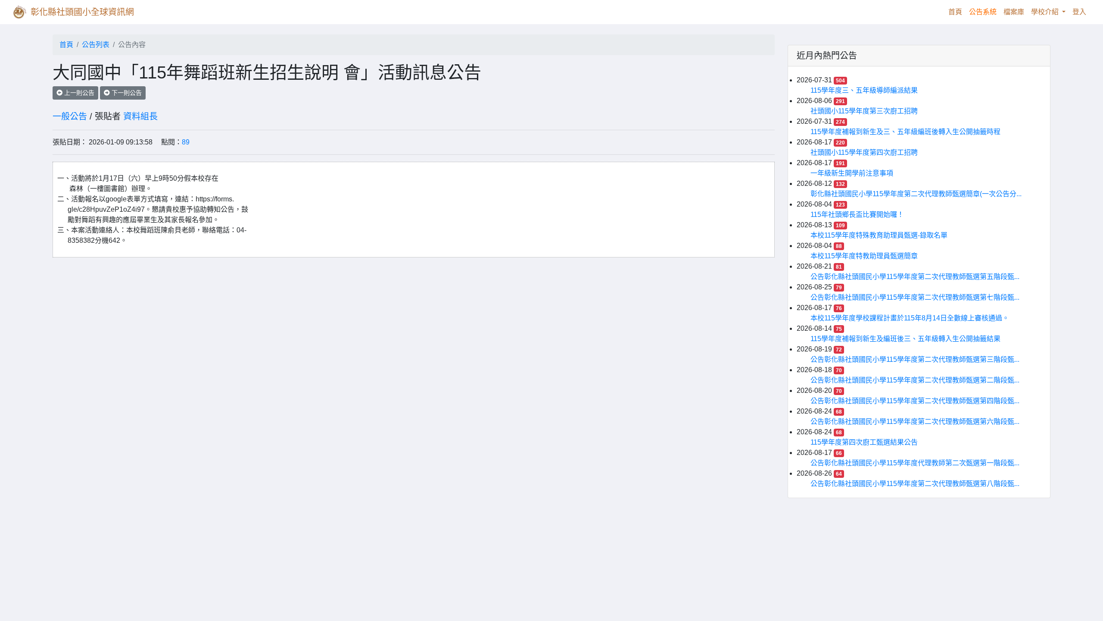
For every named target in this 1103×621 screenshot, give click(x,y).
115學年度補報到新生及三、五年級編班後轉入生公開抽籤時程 (905, 131)
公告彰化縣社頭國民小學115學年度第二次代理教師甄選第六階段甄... (914, 421)
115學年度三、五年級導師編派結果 (864, 90)
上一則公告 (78, 92)
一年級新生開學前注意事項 (851, 173)
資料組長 (140, 116)
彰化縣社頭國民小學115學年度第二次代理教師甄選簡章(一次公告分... (916, 194)
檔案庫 (1013, 12)
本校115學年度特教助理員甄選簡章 (864, 256)
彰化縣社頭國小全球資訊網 (82, 12)
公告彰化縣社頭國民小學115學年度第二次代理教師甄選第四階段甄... (914, 401)
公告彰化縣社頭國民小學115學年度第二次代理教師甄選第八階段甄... (914, 483)
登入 (1079, 12)
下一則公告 (126, 92)
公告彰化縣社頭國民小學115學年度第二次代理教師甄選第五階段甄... (914, 276)
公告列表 (95, 44)
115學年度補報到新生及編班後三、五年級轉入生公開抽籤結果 (905, 338)
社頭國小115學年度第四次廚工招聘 (864, 152)
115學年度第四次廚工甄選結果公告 (864, 442)
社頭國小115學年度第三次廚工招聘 (864, 111)
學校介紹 (1045, 12)
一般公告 (70, 116)
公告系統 (983, 12)
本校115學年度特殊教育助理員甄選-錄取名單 (878, 235)
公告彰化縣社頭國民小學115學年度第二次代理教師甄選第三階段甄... (914, 359)
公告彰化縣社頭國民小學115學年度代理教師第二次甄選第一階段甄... (914, 463)
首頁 (957, 12)
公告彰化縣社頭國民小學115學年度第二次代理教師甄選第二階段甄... (914, 380)
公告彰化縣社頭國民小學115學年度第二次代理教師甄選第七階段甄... (914, 297)
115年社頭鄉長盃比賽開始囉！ (857, 214)
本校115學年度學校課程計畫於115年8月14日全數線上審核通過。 (909, 318)
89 (186, 142)
